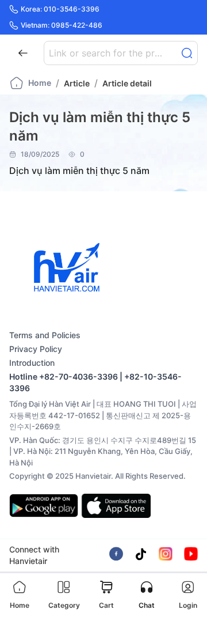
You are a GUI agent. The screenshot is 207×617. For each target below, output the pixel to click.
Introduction (32, 363)
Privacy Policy (35, 349)
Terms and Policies (44, 335)
